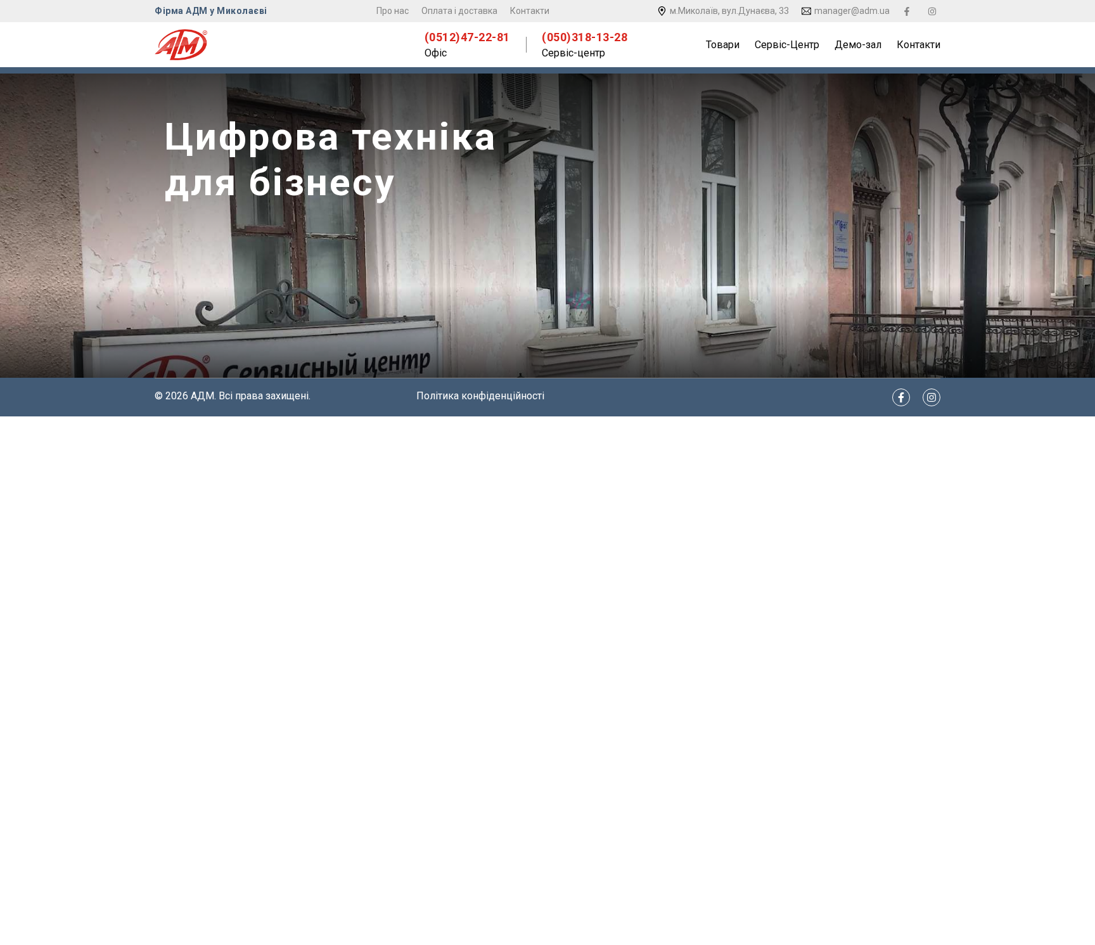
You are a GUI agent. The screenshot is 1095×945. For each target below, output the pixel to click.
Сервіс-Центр (787, 45)
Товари (723, 45)
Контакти (529, 11)
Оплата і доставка (459, 11)
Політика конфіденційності (480, 396)
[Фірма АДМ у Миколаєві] (181, 45)
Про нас (392, 11)
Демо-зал (858, 45)
